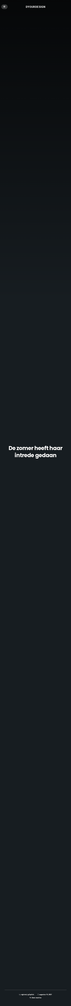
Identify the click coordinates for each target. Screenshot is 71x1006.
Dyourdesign (35, 6)
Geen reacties (36, 998)
